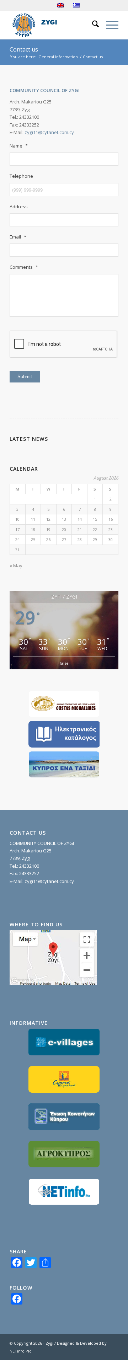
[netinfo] (64, 1191)
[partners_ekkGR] (64, 1116)
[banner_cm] (64, 704)
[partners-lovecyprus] (64, 1079)
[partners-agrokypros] (64, 1154)
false (64, 663)
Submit (24, 376)
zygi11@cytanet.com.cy (49, 132)
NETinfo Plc (20, 1351)
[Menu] (108, 25)
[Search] (92, 25)
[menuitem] (92, 25)
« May (16, 565)
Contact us (24, 49)
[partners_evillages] (64, 1042)
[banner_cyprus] (64, 764)
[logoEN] (53, 25)
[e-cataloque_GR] (64, 734)
